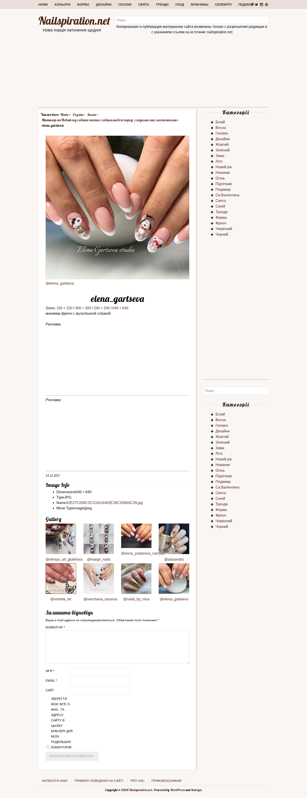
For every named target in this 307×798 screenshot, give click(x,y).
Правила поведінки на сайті (99, 781)
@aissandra (174, 559)
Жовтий (222, 144)
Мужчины (199, 4)
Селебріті (223, 4)
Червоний (224, 229)
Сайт (50, 690)
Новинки (223, 173)
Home (43, 4)
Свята (143, 4)
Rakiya (196, 790)
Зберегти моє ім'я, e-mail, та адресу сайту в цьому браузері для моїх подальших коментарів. (62, 723)
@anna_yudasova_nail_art (142, 553)
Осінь (220, 178)
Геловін (222, 133)
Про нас (137, 781)
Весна (221, 128)
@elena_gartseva (60, 283)
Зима (220, 156)
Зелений (223, 150)
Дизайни (103, 4)
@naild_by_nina (136, 599)
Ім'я (50, 671)
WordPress (177, 790)
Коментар (55, 627)
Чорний (222, 234)
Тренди (162, 4)
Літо (219, 161)
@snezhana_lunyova (100, 599)
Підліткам (224, 184)
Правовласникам (166, 781)
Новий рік (224, 167)
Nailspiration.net (74, 20)
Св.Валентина (227, 195)
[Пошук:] (192, 20)
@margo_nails (98, 559)
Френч (221, 223)
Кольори (62, 4)
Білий (220, 122)
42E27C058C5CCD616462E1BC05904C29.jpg (104, 503)
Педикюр (246, 4)
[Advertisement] (153, 75)
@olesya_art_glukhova (64, 559)
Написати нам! (55, 781)
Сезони (124, 4)
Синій (220, 206)
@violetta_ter (60, 599)
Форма (83, 4)
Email (51, 680)
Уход (179, 4)
